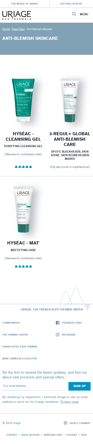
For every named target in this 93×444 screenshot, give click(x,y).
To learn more (69, 401)
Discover (23, 112)
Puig (84, 434)
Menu (84, 14)
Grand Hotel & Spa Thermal (19, 346)
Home (6, 29)
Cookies (71, 434)
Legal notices (30, 434)
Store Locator (72, 3)
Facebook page (72, 322)
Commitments (11, 322)
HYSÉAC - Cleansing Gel (23, 136)
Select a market (80, 423)
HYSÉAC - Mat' (23, 243)
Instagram (68, 334)
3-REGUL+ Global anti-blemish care (69, 139)
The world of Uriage (24, 3)
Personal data (53, 434)
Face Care (18, 29)
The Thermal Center (15, 334)
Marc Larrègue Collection (19, 358)
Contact (11, 434)
